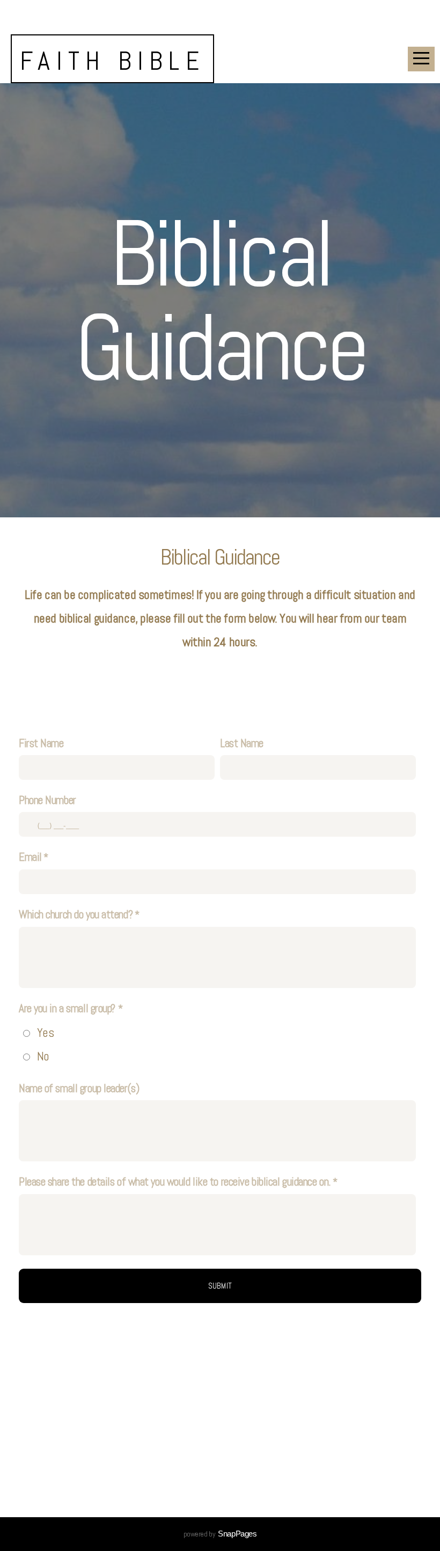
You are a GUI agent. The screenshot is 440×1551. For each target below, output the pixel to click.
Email (30, 857)
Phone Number (47, 800)
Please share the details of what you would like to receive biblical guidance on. (175, 1181)
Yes (45, 1033)
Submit (220, 1286)
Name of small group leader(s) (79, 1088)
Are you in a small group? (68, 1008)
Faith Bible (112, 60)
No (43, 1056)
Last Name (241, 743)
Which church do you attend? (76, 914)
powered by (220, 1534)
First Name (41, 743)
